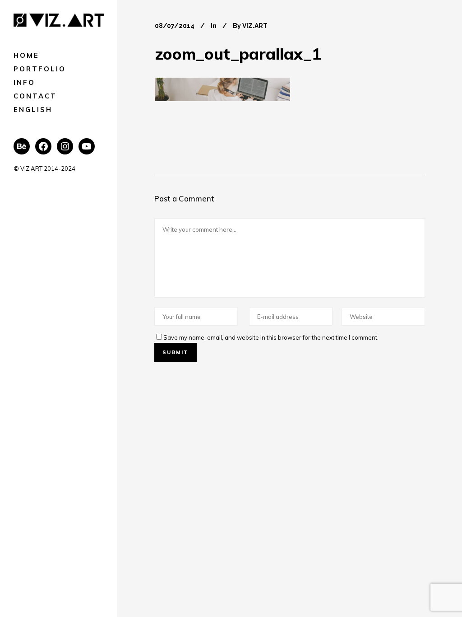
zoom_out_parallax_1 (238, 54)
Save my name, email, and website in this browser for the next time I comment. (271, 337)
